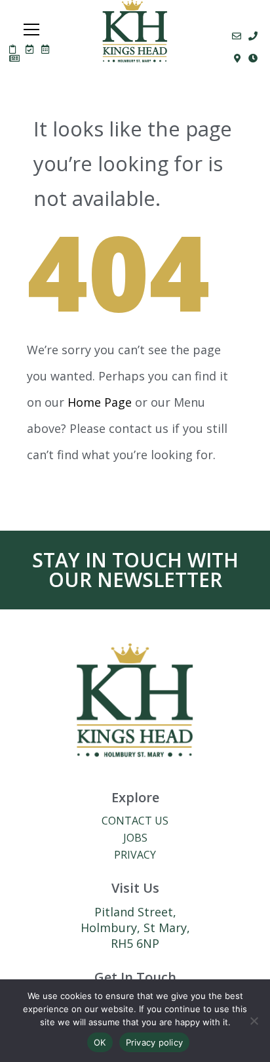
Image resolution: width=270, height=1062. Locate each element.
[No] (253, 1020)
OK (100, 1042)
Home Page (100, 402)
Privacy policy (154, 1042)
